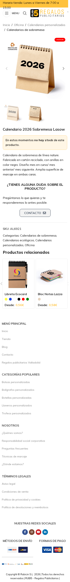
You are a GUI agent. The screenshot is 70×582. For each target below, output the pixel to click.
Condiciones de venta (15, 491)
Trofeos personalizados (16, 413)
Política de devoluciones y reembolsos (25, 507)
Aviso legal (8, 483)
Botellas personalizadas (17, 397)
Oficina (19, 25)
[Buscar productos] (25, 13)
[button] (6, 68)
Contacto (7, 354)
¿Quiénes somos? (12, 433)
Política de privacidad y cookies (21, 499)
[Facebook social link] (25, 532)
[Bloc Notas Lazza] (51, 275)
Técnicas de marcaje (14, 456)
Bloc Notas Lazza (50, 294)
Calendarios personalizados (46, 25)
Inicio (6, 25)
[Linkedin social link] (45, 532)
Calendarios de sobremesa (25, 30)
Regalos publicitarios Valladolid (21, 362)
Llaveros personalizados (17, 405)
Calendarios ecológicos (18, 240)
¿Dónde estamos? (13, 464)
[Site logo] (47, 13)
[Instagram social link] (32, 532)
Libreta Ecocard (16, 294)
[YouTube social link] (38, 532)
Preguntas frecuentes (15, 448)
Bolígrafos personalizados (18, 390)
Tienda (6, 339)
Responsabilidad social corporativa (23, 441)
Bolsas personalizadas (16, 382)
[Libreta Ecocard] (18, 275)
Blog (4, 347)
